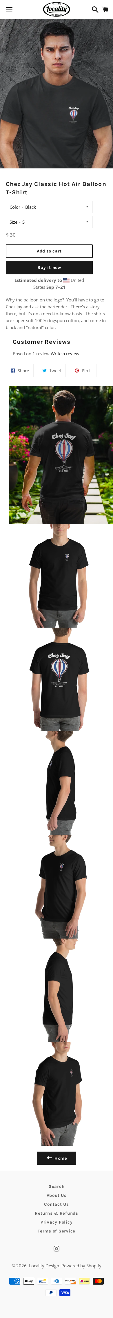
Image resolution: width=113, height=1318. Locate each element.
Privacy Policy (57, 1222)
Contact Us (56, 1204)
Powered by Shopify (81, 1265)
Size (13, 222)
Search (57, 1186)
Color (15, 207)
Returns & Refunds (56, 1213)
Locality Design (44, 1265)
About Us (57, 1195)
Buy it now (49, 267)
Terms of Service (56, 1231)
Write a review (65, 353)
